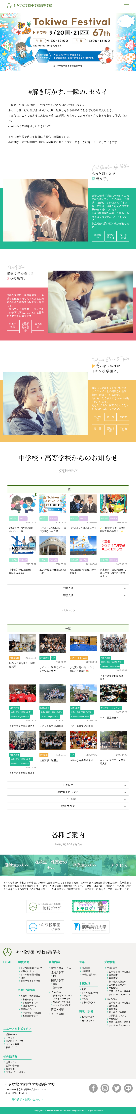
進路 (82, 962)
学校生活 (84, 983)
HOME (7, 962)
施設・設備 (86, 1011)
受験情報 (110, 962)
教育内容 (54, 962)
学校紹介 (23, 962)
